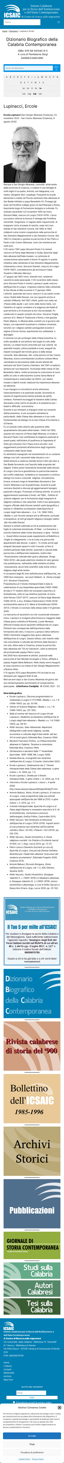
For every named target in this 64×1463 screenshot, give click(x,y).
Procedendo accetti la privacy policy (34, 1402)
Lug (29, 94)
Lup (34, 94)
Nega (32, 1444)
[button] (59, 1407)
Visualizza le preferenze (32, 1452)
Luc (23, 94)
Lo (36, 88)
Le (28, 88)
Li (32, 88)
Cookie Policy (24, 1459)
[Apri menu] (58, 22)
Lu (40, 88)
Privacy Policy (38, 1459)
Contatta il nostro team (32, 57)
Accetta (32, 1436)
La (23, 88)
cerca (56, 68)
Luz (40, 94)
